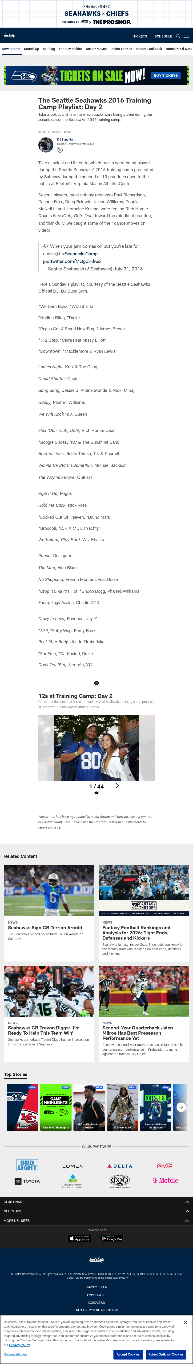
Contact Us (96, 1302)
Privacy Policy (96, 1287)
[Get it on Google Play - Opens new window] (112, 1241)
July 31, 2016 (128, 268)
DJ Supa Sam (66, 139)
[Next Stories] (181, 1107)
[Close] (185, 1322)
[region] (96, 1339)
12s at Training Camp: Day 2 (75, 695)
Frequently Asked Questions (96, 1310)
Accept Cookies (128, 1354)
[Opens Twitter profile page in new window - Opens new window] (60, 150)
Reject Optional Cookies (166, 1354)
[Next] (117, 785)
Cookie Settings (15, 1354)
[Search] (178, 36)
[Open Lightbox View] (96, 758)
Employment (96, 1294)
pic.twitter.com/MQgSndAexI (73, 261)
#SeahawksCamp (80, 253)
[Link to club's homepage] (9, 34)
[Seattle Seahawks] (96, 1260)
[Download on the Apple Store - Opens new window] (79, 1239)
